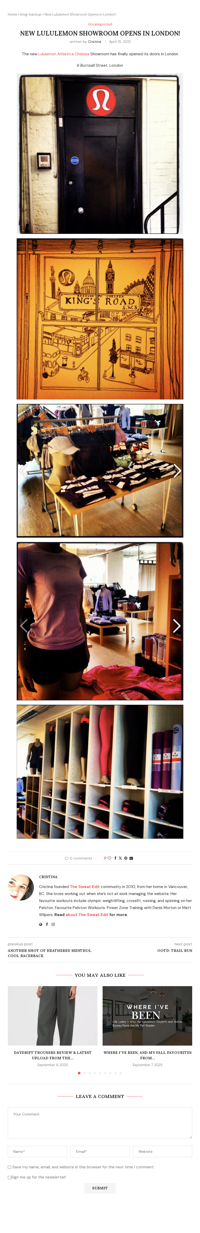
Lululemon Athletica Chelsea (63, 54)
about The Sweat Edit (87, 914)
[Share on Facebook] (115, 858)
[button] (14, 1030)
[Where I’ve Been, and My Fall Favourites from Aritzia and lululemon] (147, 1016)
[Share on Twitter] (120, 858)
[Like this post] (109, 858)
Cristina (94, 41)
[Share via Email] (131, 858)
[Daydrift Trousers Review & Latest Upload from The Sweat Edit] (52, 1016)
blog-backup (30, 14)
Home (12, 14)
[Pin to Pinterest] (125, 858)
